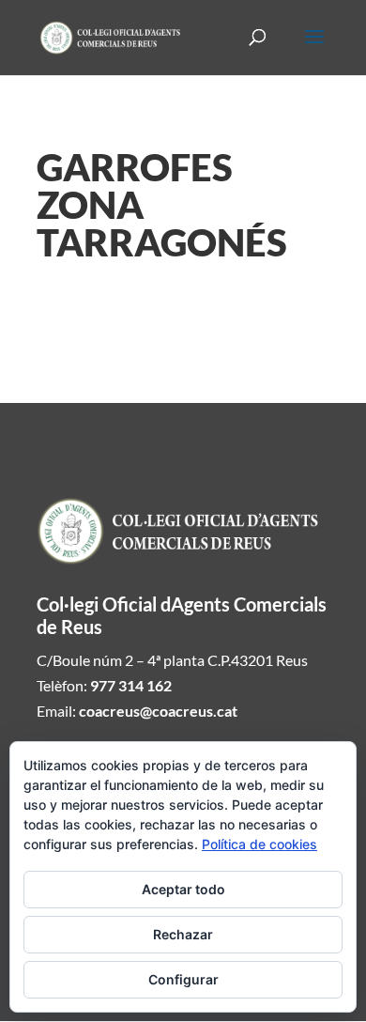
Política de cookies (259, 844)
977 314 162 (131, 685)
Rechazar (183, 934)
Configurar (183, 979)
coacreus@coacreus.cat (158, 711)
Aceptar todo (183, 889)
